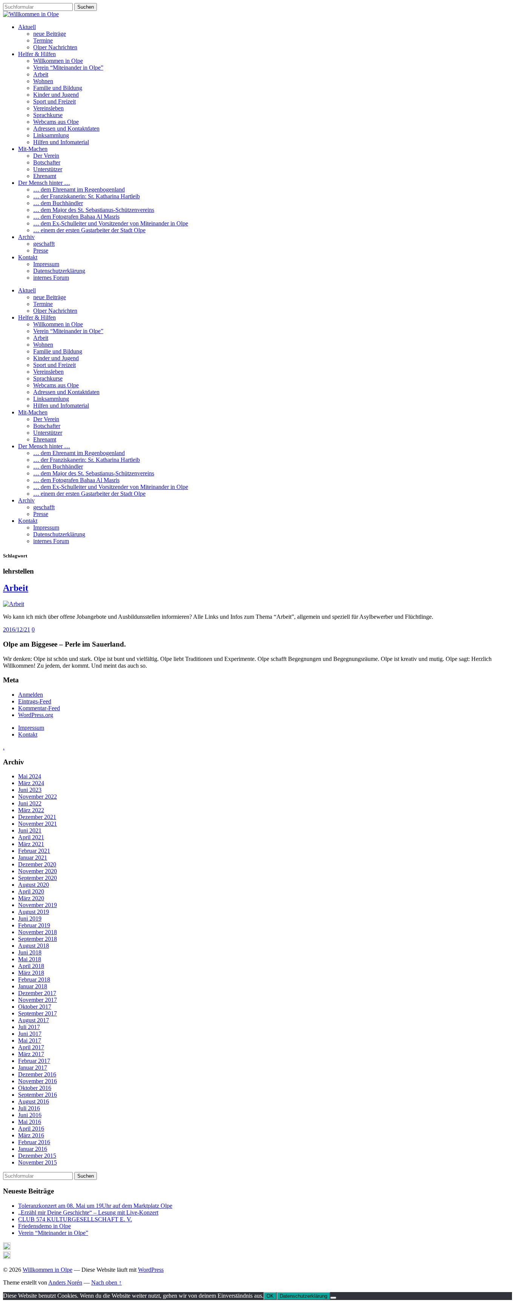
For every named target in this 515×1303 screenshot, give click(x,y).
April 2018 (31, 966)
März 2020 (31, 898)
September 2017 (37, 1013)
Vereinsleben (48, 108)
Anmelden (30, 694)
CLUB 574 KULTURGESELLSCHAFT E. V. (75, 1219)
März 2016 (31, 1135)
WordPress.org (35, 715)
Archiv (26, 237)
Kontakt (27, 257)
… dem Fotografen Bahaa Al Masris (76, 216)
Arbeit (40, 74)
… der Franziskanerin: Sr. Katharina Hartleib (86, 196)
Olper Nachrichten (55, 47)
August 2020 (33, 884)
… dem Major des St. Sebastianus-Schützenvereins (93, 210)
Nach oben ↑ (106, 1282)
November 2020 (37, 871)
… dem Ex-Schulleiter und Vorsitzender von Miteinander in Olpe (110, 223)
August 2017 (33, 1020)
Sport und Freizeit (54, 101)
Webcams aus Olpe (56, 122)
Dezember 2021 (37, 817)
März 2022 (31, 810)
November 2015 (37, 1162)
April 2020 (31, 891)
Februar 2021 (34, 851)
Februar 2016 (34, 1142)
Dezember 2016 (37, 1074)
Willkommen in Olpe (58, 61)
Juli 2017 (29, 1027)
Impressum (46, 264)
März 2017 (31, 1054)
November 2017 (37, 1000)
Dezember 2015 (37, 1155)
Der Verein (46, 155)
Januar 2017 (32, 1067)
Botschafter (46, 162)
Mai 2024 (29, 776)
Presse (40, 250)
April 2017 (31, 1047)
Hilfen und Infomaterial (61, 142)
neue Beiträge (49, 33)
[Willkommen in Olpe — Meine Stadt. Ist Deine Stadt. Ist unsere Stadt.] (31, 14)
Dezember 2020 (37, 864)
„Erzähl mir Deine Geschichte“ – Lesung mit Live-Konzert (88, 1212)
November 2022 (37, 796)
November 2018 (37, 932)
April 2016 (31, 1128)
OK (270, 1296)
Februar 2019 (34, 925)
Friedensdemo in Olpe (44, 1226)
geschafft (44, 244)
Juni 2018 (29, 952)
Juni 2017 (29, 1034)
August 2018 (33, 945)
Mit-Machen (33, 149)
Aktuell (27, 27)
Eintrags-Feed (34, 701)
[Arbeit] (13, 604)
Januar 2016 (32, 1149)
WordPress (151, 1269)
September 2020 (37, 878)
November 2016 (37, 1081)
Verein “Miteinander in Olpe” (68, 67)
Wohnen (43, 81)
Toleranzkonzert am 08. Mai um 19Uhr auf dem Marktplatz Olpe (95, 1206)
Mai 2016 (29, 1122)
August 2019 (33, 912)
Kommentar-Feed (39, 708)
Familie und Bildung (57, 88)
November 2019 (37, 905)
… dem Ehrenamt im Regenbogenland (79, 189)
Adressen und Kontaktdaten (66, 128)
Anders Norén (65, 1282)
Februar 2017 (34, 1061)
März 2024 (31, 783)
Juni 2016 (29, 1115)
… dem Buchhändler (58, 203)
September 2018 (37, 939)
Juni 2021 (29, 830)
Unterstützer (47, 169)
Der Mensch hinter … (44, 183)
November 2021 (37, 823)
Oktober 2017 (34, 1006)
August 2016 (33, 1101)
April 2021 (31, 837)
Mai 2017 (29, 1040)
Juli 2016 (29, 1108)
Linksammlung (51, 135)
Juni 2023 (29, 790)
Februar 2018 (34, 979)
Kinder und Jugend (56, 94)
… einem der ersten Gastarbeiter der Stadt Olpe (89, 230)
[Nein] (333, 1298)
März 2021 (31, 844)
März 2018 (31, 973)
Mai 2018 (29, 959)
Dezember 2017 (37, 993)
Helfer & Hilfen (37, 54)
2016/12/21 (16, 629)
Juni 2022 (29, 803)
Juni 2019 (29, 918)
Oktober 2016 (34, 1088)
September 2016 (37, 1094)
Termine (43, 40)
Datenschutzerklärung (59, 271)
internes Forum (51, 277)
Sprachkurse (48, 115)
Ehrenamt (44, 176)
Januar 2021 (32, 857)
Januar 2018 (32, 986)
